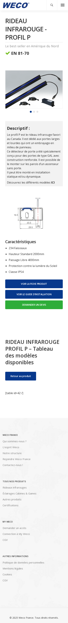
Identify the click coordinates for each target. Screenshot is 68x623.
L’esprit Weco (11, 447)
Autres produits (12, 499)
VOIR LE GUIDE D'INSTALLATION (34, 294)
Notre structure (12, 453)
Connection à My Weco (16, 534)
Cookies (7, 574)
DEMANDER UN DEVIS (34, 304)
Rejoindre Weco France (17, 459)
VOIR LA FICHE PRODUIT (34, 283)
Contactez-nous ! (13, 465)
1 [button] (31, 112)
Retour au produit (20, 376)
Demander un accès (14, 528)
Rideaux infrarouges (15, 487)
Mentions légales (13, 568)
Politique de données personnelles (23, 562)
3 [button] (37, 112)
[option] (34, 89)
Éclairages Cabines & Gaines (19, 493)
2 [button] (34, 112)
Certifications (10, 505)
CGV (5, 540)
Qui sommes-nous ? (15, 441)
